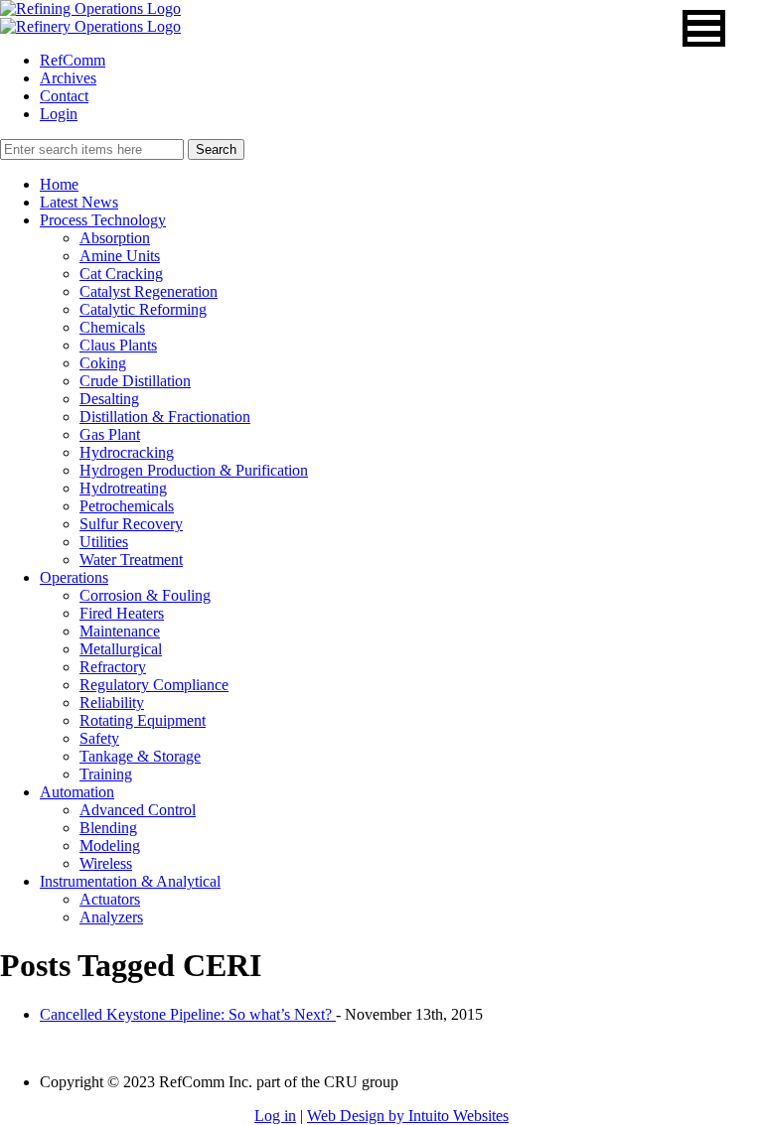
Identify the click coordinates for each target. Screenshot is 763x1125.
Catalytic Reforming (143, 309)
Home (59, 184)
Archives (68, 78)
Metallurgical (120, 648)
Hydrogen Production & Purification (193, 470)
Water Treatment (131, 559)
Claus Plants (118, 345)
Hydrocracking (126, 452)
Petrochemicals (126, 505)
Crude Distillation (135, 380)
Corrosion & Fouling (145, 595)
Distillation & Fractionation (164, 416)
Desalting (109, 398)
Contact (64, 95)
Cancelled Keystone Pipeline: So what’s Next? (188, 1014)
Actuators (109, 899)
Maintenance (119, 631)
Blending (108, 827)
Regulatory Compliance (154, 684)
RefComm (72, 60)
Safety (99, 738)
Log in (275, 1115)
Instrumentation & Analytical (130, 881)
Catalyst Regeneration (148, 291)
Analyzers (111, 917)
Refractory (112, 666)
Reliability (111, 702)
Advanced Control (137, 809)
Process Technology (103, 219)
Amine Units (119, 255)
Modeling (109, 845)
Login (58, 113)
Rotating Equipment (142, 720)
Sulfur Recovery (131, 523)
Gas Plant (109, 434)
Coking (102, 362)
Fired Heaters (121, 613)
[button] (704, 28)
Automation (77, 791)
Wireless (105, 863)
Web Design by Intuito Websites (408, 1115)
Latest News (79, 202)
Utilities (103, 541)
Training (105, 774)
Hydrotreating (123, 488)
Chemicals (112, 327)
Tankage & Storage (140, 756)
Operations (74, 577)
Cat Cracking (121, 273)
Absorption (114, 237)
